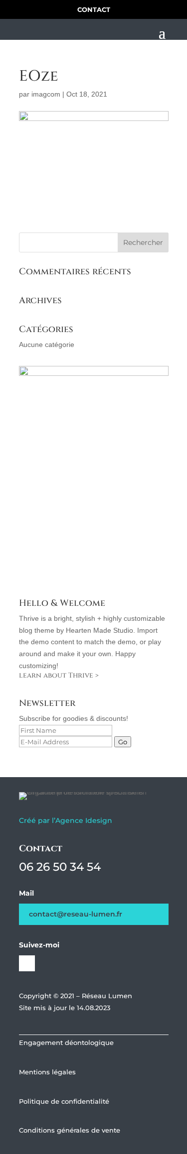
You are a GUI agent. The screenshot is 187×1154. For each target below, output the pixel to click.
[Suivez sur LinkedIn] (27, 963)
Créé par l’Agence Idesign (65, 820)
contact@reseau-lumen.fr (75, 914)
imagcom (45, 94)
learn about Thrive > (59, 675)
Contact (93, 9)
